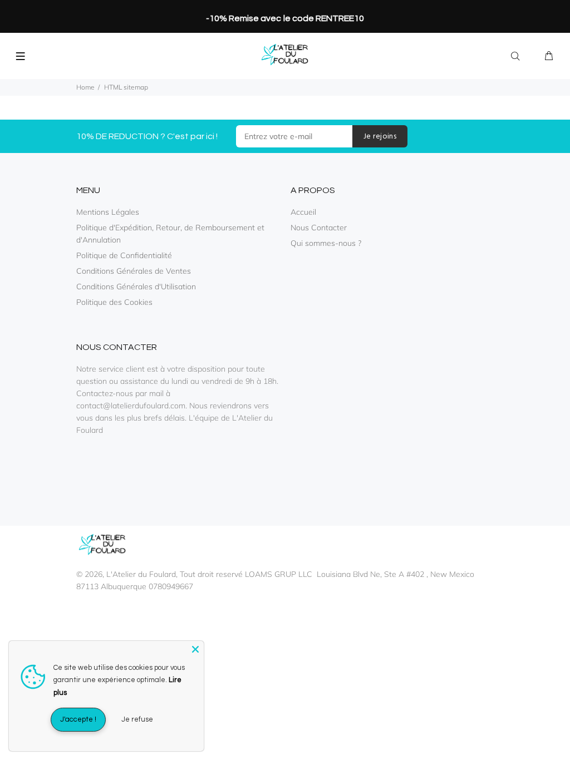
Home (85, 87)
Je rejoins (379, 136)
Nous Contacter (319, 228)
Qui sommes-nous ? (326, 243)
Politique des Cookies (114, 302)
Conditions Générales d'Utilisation (136, 287)
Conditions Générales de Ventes (133, 271)
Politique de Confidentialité (124, 255)
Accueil (303, 212)
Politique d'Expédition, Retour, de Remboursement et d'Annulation (170, 234)
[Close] (195, 649)
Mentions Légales (107, 212)
